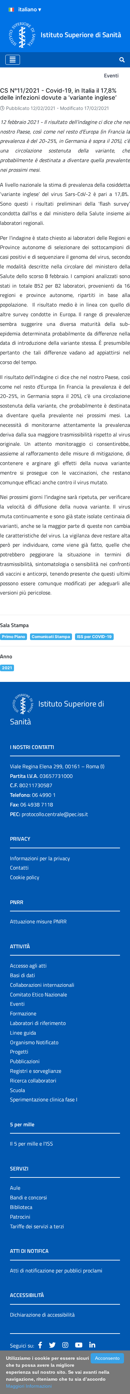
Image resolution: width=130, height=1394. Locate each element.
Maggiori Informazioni (29, 1386)
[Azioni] (11, 9)
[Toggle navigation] (12, 60)
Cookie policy (24, 877)
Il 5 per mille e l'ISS (31, 1144)
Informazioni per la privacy (40, 858)
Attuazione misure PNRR (38, 921)
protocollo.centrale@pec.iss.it (55, 814)
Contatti (19, 868)
